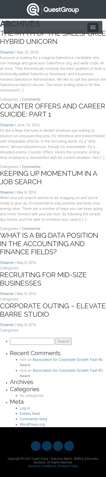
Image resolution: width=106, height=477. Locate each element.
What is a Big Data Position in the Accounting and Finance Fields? (49, 243)
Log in (25, 408)
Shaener (7, 52)
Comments (31, 99)
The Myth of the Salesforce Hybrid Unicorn (53, 37)
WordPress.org (32, 424)
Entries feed (30, 413)
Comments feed (33, 419)
